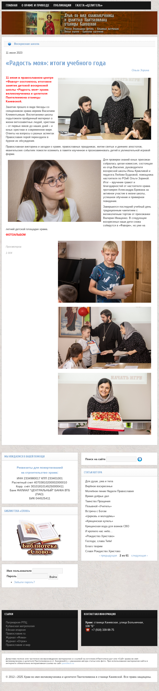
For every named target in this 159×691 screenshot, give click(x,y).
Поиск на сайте (95, 459)
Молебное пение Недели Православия (109, 491)
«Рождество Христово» (99, 536)
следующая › (139, 555)
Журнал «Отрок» (16, 641)
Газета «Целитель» (88, 5)
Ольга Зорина (140, 70)
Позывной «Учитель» (98, 506)
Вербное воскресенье (98, 486)
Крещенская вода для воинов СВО (107, 526)
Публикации (62, 5)
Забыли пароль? (24, 582)
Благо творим (93, 546)
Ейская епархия (16, 629)
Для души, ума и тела (99, 481)
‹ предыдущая (108, 555)
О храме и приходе (35, 5)
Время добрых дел (97, 496)
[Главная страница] (79, 32)
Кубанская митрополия (20, 626)
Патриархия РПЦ (16, 622)
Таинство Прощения (97, 501)
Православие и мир (18, 644)
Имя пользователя (19, 570)
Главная (11, 5)
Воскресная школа (26, 43)
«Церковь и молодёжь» (100, 516)
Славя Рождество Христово (102, 551)
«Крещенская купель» (99, 521)
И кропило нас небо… (99, 531)
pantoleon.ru (68, 663)
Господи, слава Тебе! (98, 541)
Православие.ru (15, 633)
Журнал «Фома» (16, 637)
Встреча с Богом (95, 511)
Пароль (12, 576)
